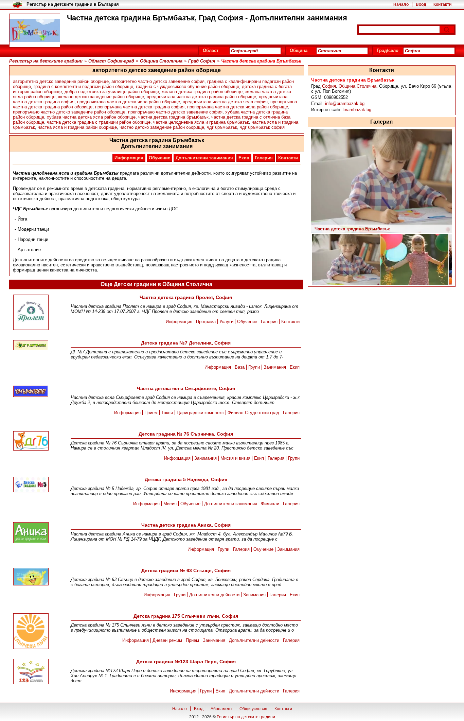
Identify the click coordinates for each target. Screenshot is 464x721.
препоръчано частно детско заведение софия (175, 112)
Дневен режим (167, 640)
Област (210, 50)
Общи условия (253, 708)
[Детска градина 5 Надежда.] (31, 485)
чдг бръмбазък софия (262, 127)
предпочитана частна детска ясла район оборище (128, 101)
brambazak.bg (357, 109)
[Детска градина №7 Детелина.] (31, 345)
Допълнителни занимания (204, 157)
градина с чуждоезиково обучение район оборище (187, 86)
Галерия (264, 157)
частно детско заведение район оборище (162, 127)
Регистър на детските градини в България (72, 4)
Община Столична (357, 86)
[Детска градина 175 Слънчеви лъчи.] (31, 631)
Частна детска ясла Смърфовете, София (186, 388)
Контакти (442, 4)
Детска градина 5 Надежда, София (186, 479)
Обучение (159, 157)
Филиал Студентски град (253, 412)
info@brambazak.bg (344, 103)
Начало (401, 4)
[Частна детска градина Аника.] (31, 533)
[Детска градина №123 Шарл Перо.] (31, 672)
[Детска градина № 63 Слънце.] (31, 577)
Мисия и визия (235, 458)
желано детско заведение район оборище (101, 96)
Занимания (275, 367)
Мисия (170, 503)
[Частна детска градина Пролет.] (31, 313)
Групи (254, 367)
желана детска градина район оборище (202, 91)
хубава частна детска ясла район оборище (91, 117)
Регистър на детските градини (246, 717)
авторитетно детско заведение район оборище (61, 81)
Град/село (387, 50)
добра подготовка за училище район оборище (112, 91)
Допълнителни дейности (214, 594)
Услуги (226, 321)
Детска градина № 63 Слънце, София (186, 570)
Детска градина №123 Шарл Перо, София (186, 661)
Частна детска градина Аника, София (186, 525)
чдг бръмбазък (222, 127)
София (329, 86)
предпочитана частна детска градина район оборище (201, 96)
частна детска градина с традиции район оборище (98, 122)
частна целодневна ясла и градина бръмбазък (201, 122)
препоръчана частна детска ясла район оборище (237, 106)
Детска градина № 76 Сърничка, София (186, 434)
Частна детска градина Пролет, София (186, 297)
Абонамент (221, 708)
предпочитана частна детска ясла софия (225, 101)
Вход (421, 4)
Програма (206, 321)
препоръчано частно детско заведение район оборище (69, 112)
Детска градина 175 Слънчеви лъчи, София (185, 616)
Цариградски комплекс (200, 412)
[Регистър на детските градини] (34, 31)
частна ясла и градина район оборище (77, 127)
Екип (243, 157)
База (240, 367)
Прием (151, 412)
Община (298, 50)
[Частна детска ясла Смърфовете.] (31, 392)
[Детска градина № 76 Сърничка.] (31, 441)
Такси (167, 412)
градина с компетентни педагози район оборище (83, 86)
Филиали (270, 503)
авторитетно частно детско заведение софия (157, 81)
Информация (128, 157)
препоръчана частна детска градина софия (139, 106)
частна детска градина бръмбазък (173, 117)
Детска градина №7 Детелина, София (186, 343)
